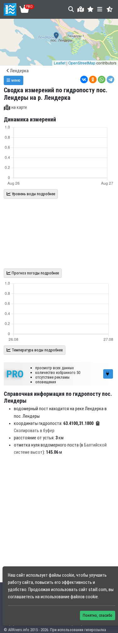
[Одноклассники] (93, 79)
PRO (15, 374)
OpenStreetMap (81, 62)
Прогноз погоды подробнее (35, 273)
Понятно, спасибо (97, 615)
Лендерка (19, 71)
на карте (19, 107)
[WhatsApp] (101, 79)
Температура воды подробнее (37, 350)
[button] (90, 9)
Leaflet (59, 62)
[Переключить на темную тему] (110, 9)
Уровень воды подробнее (33, 193)
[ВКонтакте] (84, 79)
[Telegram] (110, 79)
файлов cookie (84, 597)
